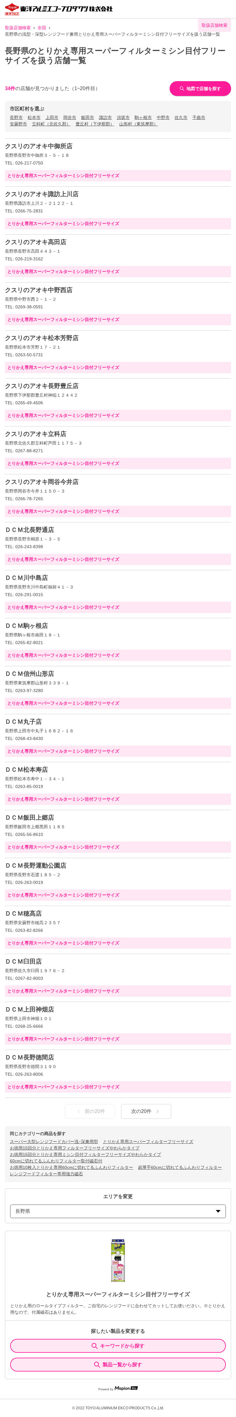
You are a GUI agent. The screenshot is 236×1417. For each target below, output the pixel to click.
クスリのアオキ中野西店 (39, 290)
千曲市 (198, 117)
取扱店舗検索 (18, 27)
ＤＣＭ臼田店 (23, 961)
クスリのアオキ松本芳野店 (42, 337)
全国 (41, 27)
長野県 (22, 1211)
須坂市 (123, 117)
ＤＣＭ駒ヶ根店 (26, 625)
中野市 (163, 117)
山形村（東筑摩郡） (138, 123)
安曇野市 (18, 123)
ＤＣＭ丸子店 (23, 721)
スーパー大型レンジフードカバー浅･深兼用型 (54, 1141)
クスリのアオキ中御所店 (39, 146)
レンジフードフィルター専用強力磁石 (46, 1173)
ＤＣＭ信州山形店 (29, 673)
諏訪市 (105, 117)
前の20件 (95, 1111)
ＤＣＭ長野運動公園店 (35, 865)
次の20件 (141, 1111)
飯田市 (87, 117)
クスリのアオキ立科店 (35, 433)
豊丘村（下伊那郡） (95, 123)
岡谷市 (69, 117)
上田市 (51, 117)
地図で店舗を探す (204, 88)
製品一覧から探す (122, 1364)
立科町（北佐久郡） (51, 123)
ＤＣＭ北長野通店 (29, 529)
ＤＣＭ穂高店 (23, 913)
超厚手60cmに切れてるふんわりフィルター (180, 1167)
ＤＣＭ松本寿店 (26, 769)
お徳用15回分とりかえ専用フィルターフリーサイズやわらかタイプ (75, 1148)
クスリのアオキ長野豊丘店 (42, 385)
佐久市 (181, 117)
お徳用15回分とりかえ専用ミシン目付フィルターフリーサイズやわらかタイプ (85, 1154)
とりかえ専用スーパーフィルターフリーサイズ (148, 1141)
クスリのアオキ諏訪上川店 (42, 194)
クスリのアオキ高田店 (35, 242)
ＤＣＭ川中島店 (26, 577)
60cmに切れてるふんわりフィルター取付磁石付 (56, 1160)
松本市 (34, 117)
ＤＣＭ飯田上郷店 (29, 817)
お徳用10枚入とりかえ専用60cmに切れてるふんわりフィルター (71, 1167)
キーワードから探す (122, 1345)
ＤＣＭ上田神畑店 (29, 1009)
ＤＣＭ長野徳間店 (29, 1057)
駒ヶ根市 (143, 117)
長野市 (16, 117)
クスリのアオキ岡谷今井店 (42, 481)
